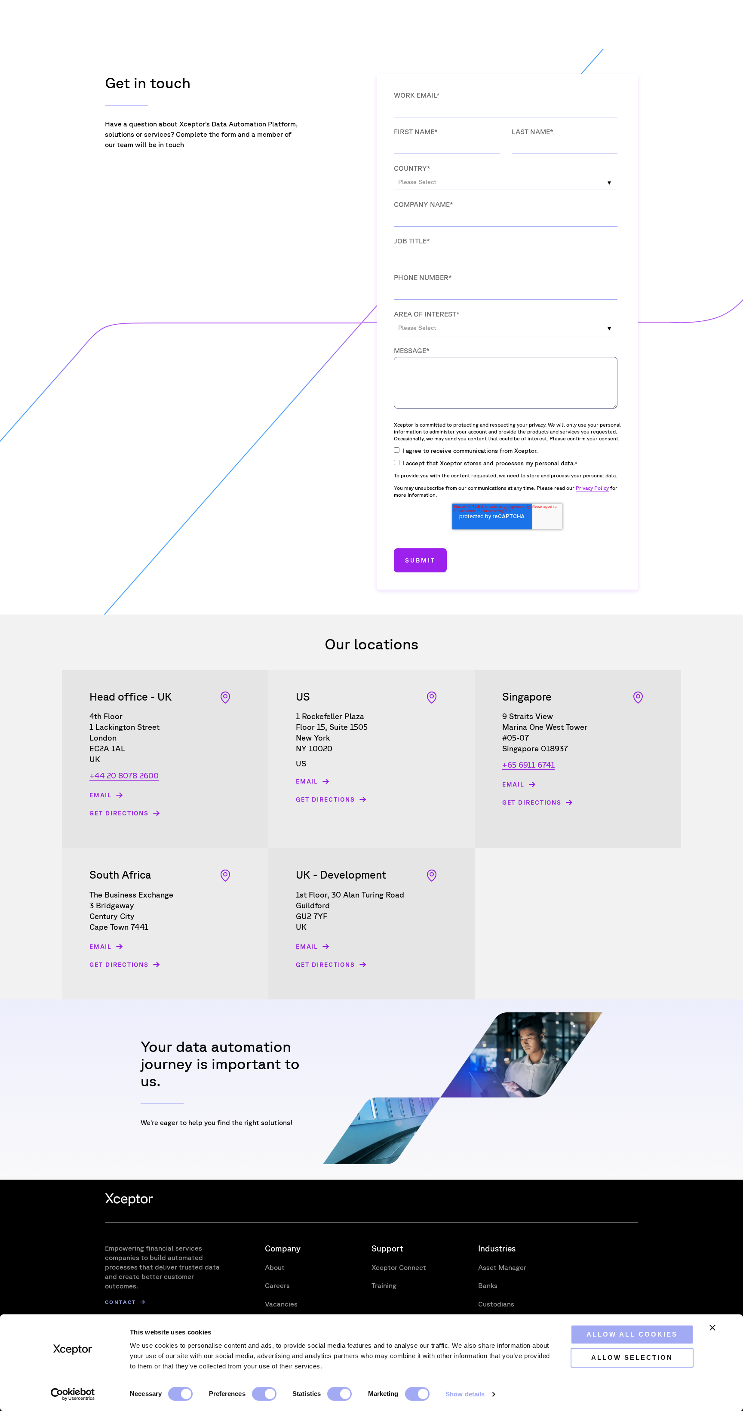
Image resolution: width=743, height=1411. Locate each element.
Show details (465, 1394)
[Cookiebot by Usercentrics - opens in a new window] (73, 1394)
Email (100, 795)
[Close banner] (712, 1328)
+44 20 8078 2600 (124, 775)
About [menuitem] (275, 1267)
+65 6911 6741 (528, 764)
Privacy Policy (592, 488)
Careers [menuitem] (277, 1285)
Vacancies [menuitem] (281, 1304)
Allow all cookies (632, 1334)
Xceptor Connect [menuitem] (399, 1267)
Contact (120, 1302)
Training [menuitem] (384, 1285)
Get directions (119, 813)
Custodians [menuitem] (496, 1304)
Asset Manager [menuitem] (502, 1267)
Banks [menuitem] (487, 1285)
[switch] (264, 1394)
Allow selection (632, 1357)
